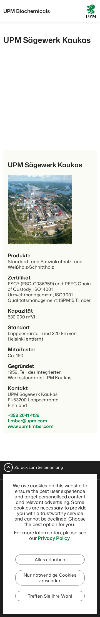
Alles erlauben (50, 559)
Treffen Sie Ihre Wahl (50, 596)
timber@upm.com (27, 421)
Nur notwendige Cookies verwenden (50, 578)
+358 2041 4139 (23, 415)
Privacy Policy (54, 538)
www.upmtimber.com (31, 426)
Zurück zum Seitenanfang (38, 467)
